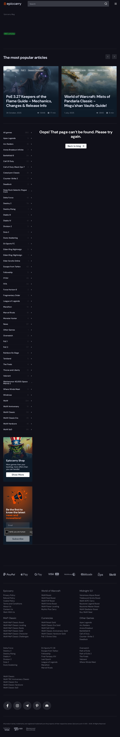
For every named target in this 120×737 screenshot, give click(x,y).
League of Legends (49, 662)
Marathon (45, 665)
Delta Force (8, 648)
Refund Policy (9, 598)
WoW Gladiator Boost (89, 609)
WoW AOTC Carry (87, 601)
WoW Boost (46, 595)
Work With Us (9, 612)
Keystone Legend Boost (90, 603)
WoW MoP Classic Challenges (15, 636)
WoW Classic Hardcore (13, 685)
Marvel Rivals (47, 667)
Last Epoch (46, 659)
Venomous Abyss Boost (90, 595)
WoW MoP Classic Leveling (14, 625)
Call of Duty (85, 633)
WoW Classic (8, 676)
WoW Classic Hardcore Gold (53, 633)
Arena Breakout (86, 628)
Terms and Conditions (12, 603)
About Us (7, 606)
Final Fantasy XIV (48, 656)
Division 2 (7, 659)
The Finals (84, 656)
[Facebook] (7, 705)
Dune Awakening (10, 665)
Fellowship (46, 653)
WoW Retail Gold (48, 622)
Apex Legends (86, 622)
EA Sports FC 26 (48, 648)
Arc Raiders (85, 625)
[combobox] (68, 4)
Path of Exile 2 (86, 653)
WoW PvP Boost (48, 601)
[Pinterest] (37, 705)
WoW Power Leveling (50, 606)
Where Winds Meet (88, 662)
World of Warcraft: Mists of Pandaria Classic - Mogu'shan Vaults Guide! (87, 101)
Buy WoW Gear (86, 612)
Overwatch (84, 648)
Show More (18, 474)
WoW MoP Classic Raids (13, 628)
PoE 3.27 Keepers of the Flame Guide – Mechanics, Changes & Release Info (29, 101)
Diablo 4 (6, 656)
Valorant (83, 659)
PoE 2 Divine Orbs (48, 636)
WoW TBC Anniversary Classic (16, 679)
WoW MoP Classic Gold (13, 631)
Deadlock (84, 639)
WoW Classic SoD (10, 687)
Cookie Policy (9, 601)
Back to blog (74, 146)
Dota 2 (6, 662)
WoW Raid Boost (48, 598)
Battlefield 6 (85, 631)
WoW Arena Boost (49, 603)
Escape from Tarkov (49, 651)
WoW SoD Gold (47, 628)
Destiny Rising (9, 653)
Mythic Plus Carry (48, 609)
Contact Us (8, 609)
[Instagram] (17, 705)
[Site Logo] (12, 4)
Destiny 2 (7, 651)
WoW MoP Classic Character (15, 633)
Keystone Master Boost (89, 606)
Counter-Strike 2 (87, 636)
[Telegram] (27, 705)
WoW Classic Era (10, 682)
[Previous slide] (107, 56)
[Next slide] (114, 56)
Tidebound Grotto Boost (90, 598)
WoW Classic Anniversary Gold (54, 631)
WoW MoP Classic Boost (13, 622)
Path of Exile (85, 651)
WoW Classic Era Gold (50, 625)
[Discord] (47, 705)
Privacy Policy (9, 595)
